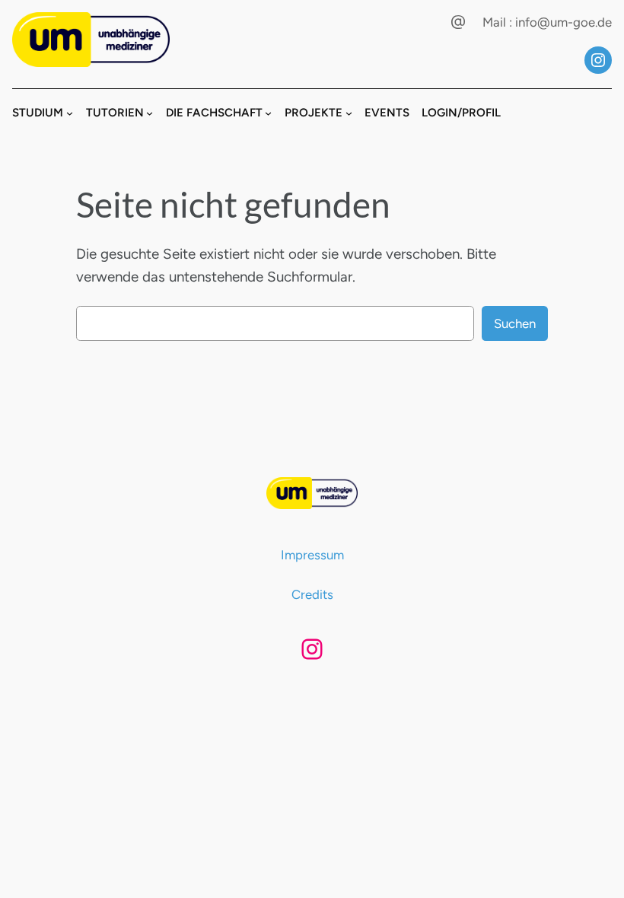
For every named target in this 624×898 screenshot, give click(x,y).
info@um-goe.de (563, 22)
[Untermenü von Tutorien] (149, 113)
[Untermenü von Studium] (69, 113)
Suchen (515, 323)
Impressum (312, 554)
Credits (312, 594)
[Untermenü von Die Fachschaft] (268, 113)
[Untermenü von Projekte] (348, 113)
